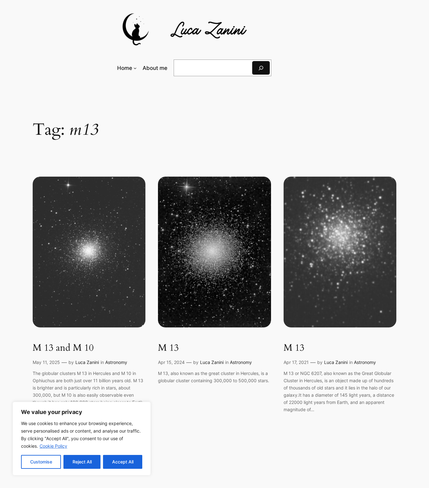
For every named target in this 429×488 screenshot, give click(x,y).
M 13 (168, 348)
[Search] (261, 68)
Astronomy (116, 362)
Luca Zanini (87, 362)
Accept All (122, 461)
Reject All (82, 461)
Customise (41, 461)
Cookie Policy (53, 446)
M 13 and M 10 (63, 348)
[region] (82, 438)
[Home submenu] (135, 68)
